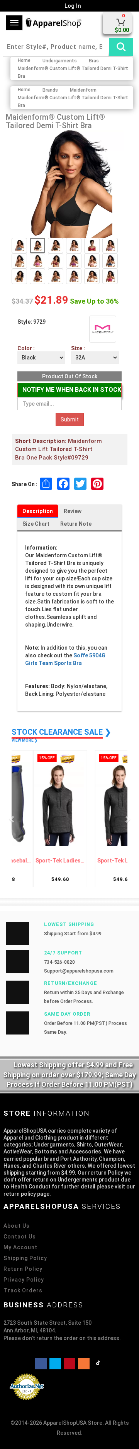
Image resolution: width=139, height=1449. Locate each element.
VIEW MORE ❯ (24, 740)
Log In (72, 5)
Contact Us (19, 1236)
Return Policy (22, 1269)
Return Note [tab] (76, 524)
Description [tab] (37, 511)
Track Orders (22, 1290)
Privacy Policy (23, 1280)
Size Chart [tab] (35, 524)
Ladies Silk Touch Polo (96, 861)
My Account (20, 1247)
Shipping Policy (25, 1258)
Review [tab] (72, 511)
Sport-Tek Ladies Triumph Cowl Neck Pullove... (42, 861)
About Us (16, 1226)
